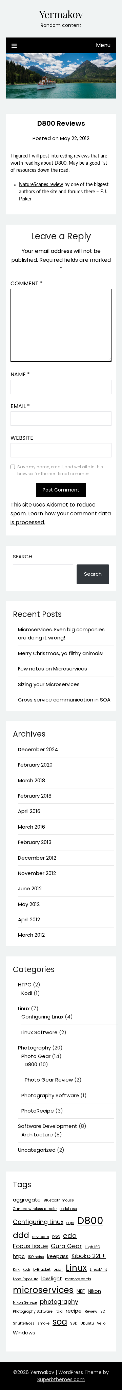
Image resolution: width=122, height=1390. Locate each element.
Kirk (16, 1269)
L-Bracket (41, 1269)
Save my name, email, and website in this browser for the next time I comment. (60, 470)
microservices (43, 1290)
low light (51, 1278)
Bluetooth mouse (59, 1200)
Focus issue (30, 1246)
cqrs (70, 1222)
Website (22, 438)
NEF (81, 1291)
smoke (43, 1323)
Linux (23, 1008)
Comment (27, 283)
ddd (21, 1235)
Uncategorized (37, 1149)
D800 (31, 1064)
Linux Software (39, 1032)
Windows (24, 1332)
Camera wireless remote (35, 1208)
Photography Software (50, 1095)
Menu (103, 45)
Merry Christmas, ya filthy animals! (60, 653)
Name (20, 374)
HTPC (25, 984)
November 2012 (37, 873)
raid (59, 1311)
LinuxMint (98, 1269)
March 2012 (31, 934)
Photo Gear (35, 1056)
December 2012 (37, 857)
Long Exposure (25, 1279)
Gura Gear (66, 1246)
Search (22, 556)
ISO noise (36, 1256)
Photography (34, 1047)
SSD (73, 1323)
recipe (74, 1310)
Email (20, 406)
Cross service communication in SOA (64, 699)
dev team (40, 1236)
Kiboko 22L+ (89, 1256)
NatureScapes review (41, 184)
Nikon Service (25, 1302)
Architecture (37, 1134)
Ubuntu (87, 1323)
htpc (19, 1256)
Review (91, 1311)
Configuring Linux (42, 1016)
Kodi (26, 993)
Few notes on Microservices (52, 668)
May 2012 (29, 904)
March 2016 (31, 826)
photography (59, 1302)
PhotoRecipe (37, 1110)
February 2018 (35, 795)
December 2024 (38, 749)
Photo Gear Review (49, 1079)
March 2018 (31, 780)
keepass (57, 1256)
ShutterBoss (24, 1323)
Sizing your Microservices (49, 684)
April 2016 (29, 811)
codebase (68, 1208)
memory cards (78, 1279)
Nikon (94, 1291)
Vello (101, 1323)
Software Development (47, 1126)
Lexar (58, 1269)
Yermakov (61, 13)
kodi (26, 1269)
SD (102, 1311)
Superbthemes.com (61, 1379)
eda (70, 1235)
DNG (56, 1236)
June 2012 (30, 888)
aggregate (27, 1199)
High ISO (92, 1247)
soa (60, 1322)
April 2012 (29, 919)
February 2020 (35, 764)
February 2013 (35, 842)
